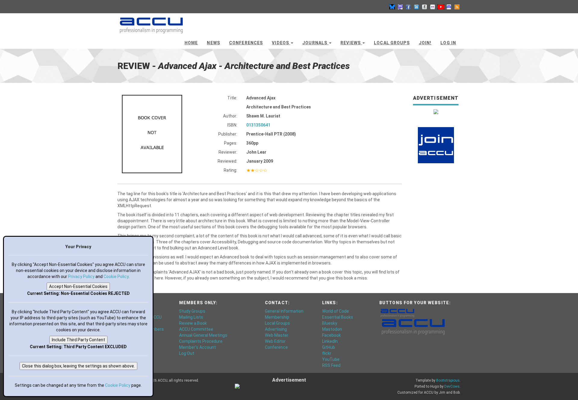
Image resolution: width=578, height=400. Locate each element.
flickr (326, 353)
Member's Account (197, 347)
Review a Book (193, 323)
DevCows (452, 386)
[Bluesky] (392, 6)
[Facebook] (408, 6)
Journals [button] (315, 42)
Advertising (276, 329)
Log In (448, 42)
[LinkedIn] (416, 6)
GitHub (328, 347)
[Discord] (448, 6)
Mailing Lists (191, 317)
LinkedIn (330, 341)
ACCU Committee (196, 329)
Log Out (186, 353)
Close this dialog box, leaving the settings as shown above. (78, 366)
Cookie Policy (116, 276)
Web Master (276, 335)
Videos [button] (281, 42)
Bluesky (329, 323)
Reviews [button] (351, 42)
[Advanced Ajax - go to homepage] (151, 22)
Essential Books (337, 317)
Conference (276, 347)
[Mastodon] (400, 6)
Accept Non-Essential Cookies (78, 286)
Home (191, 42)
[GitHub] (424, 6)
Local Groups (391, 42)
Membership (277, 317)
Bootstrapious (448, 380)
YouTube (331, 359)
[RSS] (457, 6)
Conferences (246, 42)
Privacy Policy (81, 276)
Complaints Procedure (200, 341)
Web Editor (275, 341)
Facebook (331, 335)
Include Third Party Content (78, 339)
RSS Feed (331, 365)
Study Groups (192, 311)
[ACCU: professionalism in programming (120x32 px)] (397, 312)
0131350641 (258, 125)
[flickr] (432, 6)
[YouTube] (440, 6)
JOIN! (425, 42)
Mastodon (332, 329)
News (213, 42)
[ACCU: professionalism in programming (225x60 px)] (413, 326)
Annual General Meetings (203, 335)
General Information (284, 311)
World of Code (335, 311)
